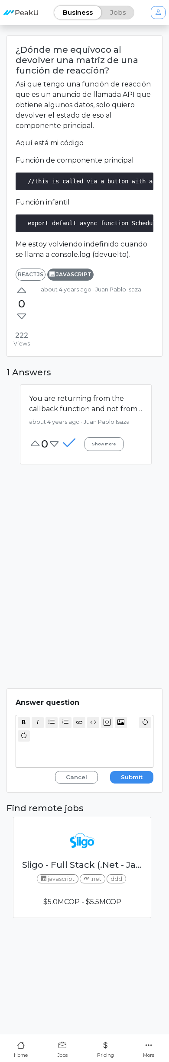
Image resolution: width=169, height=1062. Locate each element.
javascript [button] (73, 274)
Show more (104, 444)
